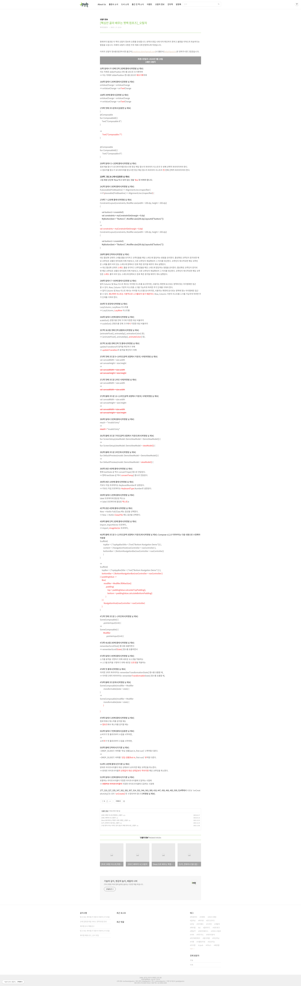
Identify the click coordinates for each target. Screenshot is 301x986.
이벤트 (149, 4)
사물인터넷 (201, 941)
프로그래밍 (212, 917)
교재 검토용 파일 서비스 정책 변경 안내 (93, 921)
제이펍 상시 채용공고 (87, 926)
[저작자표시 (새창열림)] (124, 801)
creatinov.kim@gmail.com (143, 51)
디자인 (209, 924)
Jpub (201, 945)
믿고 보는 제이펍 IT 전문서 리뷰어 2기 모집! (95, 930)
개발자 (217, 924)
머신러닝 (216, 938)
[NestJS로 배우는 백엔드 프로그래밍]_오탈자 (114, 820)
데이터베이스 (203, 931)
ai (199, 927)
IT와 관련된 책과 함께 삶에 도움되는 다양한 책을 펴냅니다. (123, 884)
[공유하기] (107, 801)
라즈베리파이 (195, 938)
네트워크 (217, 927)
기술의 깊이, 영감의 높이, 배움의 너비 (120, 881)
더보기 (191, 949)
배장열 (217, 945)
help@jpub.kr (170, 51)
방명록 (178, 4)
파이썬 (201, 920)
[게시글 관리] (110, 801)
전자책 (170, 4)
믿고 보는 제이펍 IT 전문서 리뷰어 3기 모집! (95, 917)
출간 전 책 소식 (138, 4)
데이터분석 (211, 934)
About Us (102, 4)
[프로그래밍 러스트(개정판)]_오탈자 (111, 815)
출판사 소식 (113, 4)
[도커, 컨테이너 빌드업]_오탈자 (110, 823)
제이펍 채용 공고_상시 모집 (89, 935)
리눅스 (209, 945)
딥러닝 (193, 920)
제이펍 (193, 927)
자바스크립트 (216, 931)
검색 (218, 4)
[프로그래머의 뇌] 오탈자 (108, 818)
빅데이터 (194, 917)
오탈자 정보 (159, 4)
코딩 (192, 924)
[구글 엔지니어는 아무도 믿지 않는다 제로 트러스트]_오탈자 (118, 825)
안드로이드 (211, 920)
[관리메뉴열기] (297, 4)
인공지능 (212, 941)
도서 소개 (125, 4)
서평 (192, 941)
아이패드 (201, 924)
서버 (192, 934)
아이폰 (193, 945)
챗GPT (193, 931)
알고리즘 (207, 938)
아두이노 (201, 934)
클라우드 (207, 927)
